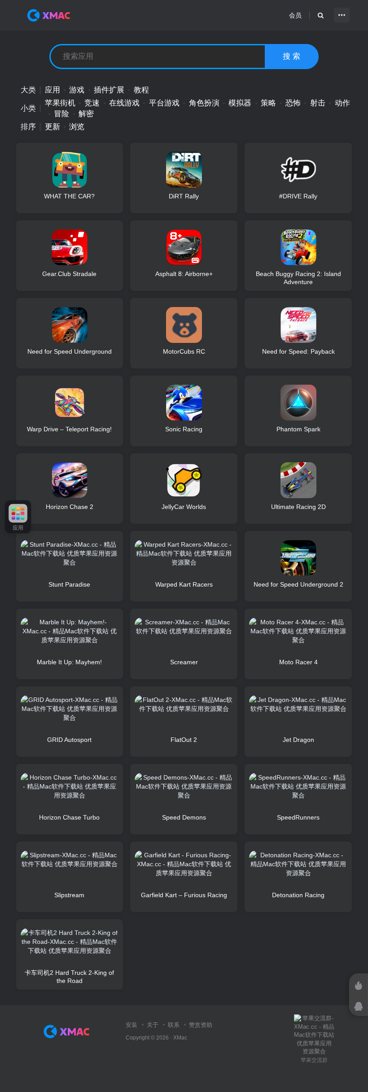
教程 (141, 90)
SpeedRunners (298, 817)
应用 (52, 90)
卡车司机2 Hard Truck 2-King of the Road (69, 976)
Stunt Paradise (69, 584)
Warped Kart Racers (184, 584)
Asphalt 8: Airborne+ (184, 273)
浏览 (76, 127)
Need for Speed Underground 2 (298, 584)
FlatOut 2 (184, 739)
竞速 (92, 103)
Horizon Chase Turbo (69, 817)
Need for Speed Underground (69, 351)
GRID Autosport (69, 739)
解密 (86, 114)
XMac (180, 1037)
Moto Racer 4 (298, 662)
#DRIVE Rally (298, 196)
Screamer (184, 662)
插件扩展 (109, 90)
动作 (342, 103)
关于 (152, 1025)
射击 (317, 103)
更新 (52, 127)
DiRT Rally (184, 196)
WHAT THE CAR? (69, 196)
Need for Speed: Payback (298, 351)
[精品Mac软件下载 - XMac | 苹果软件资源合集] (68, 1030)
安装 (131, 1025)
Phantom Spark (298, 429)
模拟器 (239, 103)
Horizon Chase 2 (69, 506)
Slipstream (69, 895)
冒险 (61, 114)
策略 (268, 103)
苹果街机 (60, 103)
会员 (295, 15)
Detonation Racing (298, 895)
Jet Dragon (298, 739)
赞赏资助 (200, 1025)
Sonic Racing (183, 429)
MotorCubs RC (184, 351)
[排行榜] (359, 986)
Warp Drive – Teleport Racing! (69, 429)
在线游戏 (124, 103)
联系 (174, 1025)
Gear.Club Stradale (69, 273)
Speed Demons (184, 817)
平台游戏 (164, 103)
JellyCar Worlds (184, 506)
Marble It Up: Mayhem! (69, 662)
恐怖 (293, 103)
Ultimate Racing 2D (298, 506)
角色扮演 (204, 103)
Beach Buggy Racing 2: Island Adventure (298, 277)
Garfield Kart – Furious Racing (184, 895)
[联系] (359, 1006)
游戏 (76, 90)
